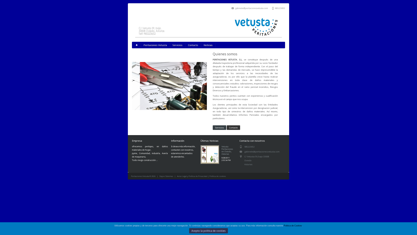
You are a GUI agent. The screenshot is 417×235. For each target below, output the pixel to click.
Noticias (208, 45)
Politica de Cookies (293, 225)
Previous (128, 81)
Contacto (193, 45)
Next (210, 81)
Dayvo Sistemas (166, 176)
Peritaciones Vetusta (155, 45)
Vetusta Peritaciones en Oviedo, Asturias (227, 150)
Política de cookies (217, 176)
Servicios (177, 45)
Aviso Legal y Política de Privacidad (192, 176)
